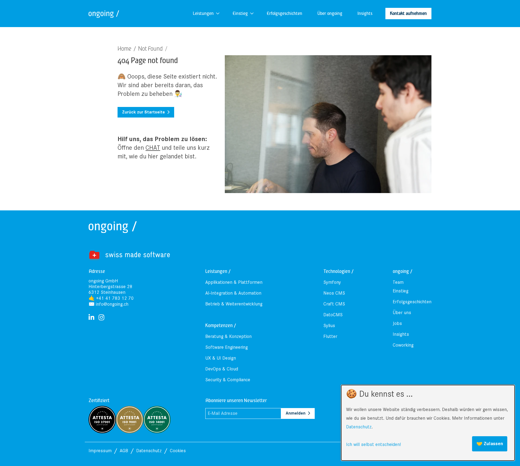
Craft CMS (334, 304)
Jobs (397, 323)
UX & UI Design (220, 358)
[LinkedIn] (91, 318)
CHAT (152, 147)
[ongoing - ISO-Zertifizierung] (116, 419)
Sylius (329, 325)
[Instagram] (101, 318)
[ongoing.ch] (104, 13)
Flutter (330, 336)
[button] (203, 13)
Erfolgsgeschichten (412, 302)
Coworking (403, 345)
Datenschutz (359, 427)
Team (398, 282)
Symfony (332, 282)
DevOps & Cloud (221, 369)
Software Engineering (226, 347)
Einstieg (400, 291)
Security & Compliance (227, 380)
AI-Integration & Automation (233, 293)
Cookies (178, 451)
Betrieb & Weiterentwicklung (233, 304)
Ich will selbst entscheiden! (373, 444)
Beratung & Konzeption (228, 336)
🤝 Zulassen (489, 444)
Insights (401, 334)
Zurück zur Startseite (143, 112)
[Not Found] (129, 255)
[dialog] (428, 423)
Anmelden (296, 413)
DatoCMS (333, 315)
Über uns (402, 312)
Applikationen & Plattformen (233, 282)
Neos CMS (334, 293)
